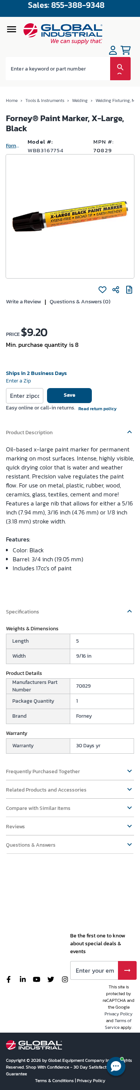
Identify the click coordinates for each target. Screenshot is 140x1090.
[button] (70, 429)
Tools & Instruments (44, 100)
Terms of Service (118, 1024)
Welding (80, 100)
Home (12, 100)
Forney (14, 146)
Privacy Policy (119, 1014)
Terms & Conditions (55, 1080)
